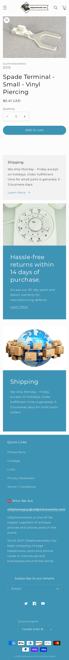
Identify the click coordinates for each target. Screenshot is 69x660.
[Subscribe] (57, 588)
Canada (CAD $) (32, 629)
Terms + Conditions (21, 486)
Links (11, 469)
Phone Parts (16, 452)
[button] (5, 7)
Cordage (13, 461)
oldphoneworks (28, 656)
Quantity (9, 108)
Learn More (16, 192)
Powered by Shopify (45, 656)
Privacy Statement (21, 478)
